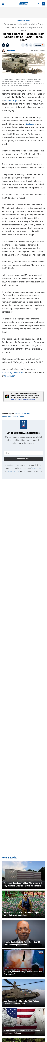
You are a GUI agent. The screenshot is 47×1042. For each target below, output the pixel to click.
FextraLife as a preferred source (23, 399)
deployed (30, 124)
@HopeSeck (9, 376)
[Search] (38, 3)
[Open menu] (3, 4)
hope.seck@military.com (13, 372)
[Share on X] (27, 45)
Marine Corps (11, 100)
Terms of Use (36, 468)
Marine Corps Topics (23, 20)
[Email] (30, 45)
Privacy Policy (13, 471)
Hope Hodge (11, 50)
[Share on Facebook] (23, 45)
